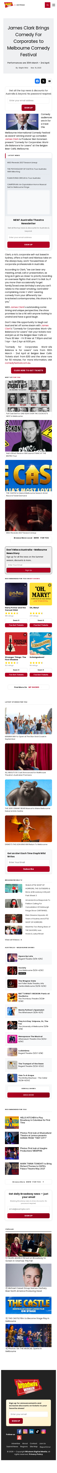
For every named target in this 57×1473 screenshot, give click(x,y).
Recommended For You (16, 1109)
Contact (33, 1443)
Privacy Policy (36, 1454)
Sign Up (28, 107)
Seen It (16, 620)
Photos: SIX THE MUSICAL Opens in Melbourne (24, 1350)
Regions (24, 1446)
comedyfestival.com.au (17, 363)
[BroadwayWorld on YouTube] (19, 1437)
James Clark (12, 139)
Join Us (42, 1443)
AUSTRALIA (20, 5)
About (25, 1443)
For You (16, 377)
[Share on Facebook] (37, 81)
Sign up (28, 1215)
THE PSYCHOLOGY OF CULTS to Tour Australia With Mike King (27, 170)
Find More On (26, 687)
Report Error (45, 1447)
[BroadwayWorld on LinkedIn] (31, 1431)
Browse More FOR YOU (26, 1182)
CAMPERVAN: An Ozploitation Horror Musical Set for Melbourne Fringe (27, 185)
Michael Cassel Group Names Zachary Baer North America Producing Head (26, 1289)
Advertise (15, 1443)
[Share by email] (49, 81)
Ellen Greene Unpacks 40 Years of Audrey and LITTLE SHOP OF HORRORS (37, 918)
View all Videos (12, 939)
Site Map (34, 1446)
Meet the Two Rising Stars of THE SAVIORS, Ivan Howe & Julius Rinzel (37, 930)
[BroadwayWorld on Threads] (43, 1431)
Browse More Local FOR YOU (31, 538)
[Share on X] (43, 81)
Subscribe (28, 869)
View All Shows (28, 1088)
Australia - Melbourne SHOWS (19, 947)
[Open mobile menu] (53, 5)
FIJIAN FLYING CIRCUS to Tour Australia (23, 178)
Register (32, 5)
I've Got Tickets (16, 625)
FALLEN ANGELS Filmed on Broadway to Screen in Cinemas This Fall (26, 1259)
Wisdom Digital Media (36, 1451)
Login (40, 5)
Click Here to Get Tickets (28, 370)
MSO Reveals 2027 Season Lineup (22, 162)
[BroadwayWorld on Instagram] (25, 1431)
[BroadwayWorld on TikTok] (37, 1431)
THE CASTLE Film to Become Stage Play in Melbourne (27, 1320)
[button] (47, 5)
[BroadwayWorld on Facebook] (19, 1431)
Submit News (12, 1446)
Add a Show (28, 1095)
